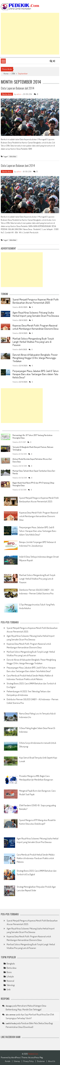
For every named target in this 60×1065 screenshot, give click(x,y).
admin (18, 94)
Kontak (7, 1061)
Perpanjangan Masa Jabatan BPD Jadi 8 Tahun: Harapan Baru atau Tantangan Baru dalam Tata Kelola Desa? (36, 374)
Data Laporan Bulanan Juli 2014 (17, 88)
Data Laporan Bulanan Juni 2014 (18, 165)
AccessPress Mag (35, 1057)
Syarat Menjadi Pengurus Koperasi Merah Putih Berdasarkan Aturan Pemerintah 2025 (36, 301)
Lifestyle (10, 976)
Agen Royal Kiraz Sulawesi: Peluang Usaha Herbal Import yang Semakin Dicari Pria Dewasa (36, 314)
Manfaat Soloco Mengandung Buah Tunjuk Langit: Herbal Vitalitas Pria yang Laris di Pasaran (33, 341)
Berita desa (7, 94)
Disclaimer (41, 1061)
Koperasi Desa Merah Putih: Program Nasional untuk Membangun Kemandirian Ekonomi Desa (35, 327)
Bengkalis (11, 963)
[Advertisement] (30, 34)
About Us (51, 1061)
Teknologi (11, 985)
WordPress (16, 1057)
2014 (13, 73)
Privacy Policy (28, 1061)
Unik (8, 989)
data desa (13, 156)
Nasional (10, 980)
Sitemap (17, 1061)
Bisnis (9, 972)
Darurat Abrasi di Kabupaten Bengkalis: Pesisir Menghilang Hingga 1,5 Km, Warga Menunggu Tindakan (35, 358)
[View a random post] (54, 61)
